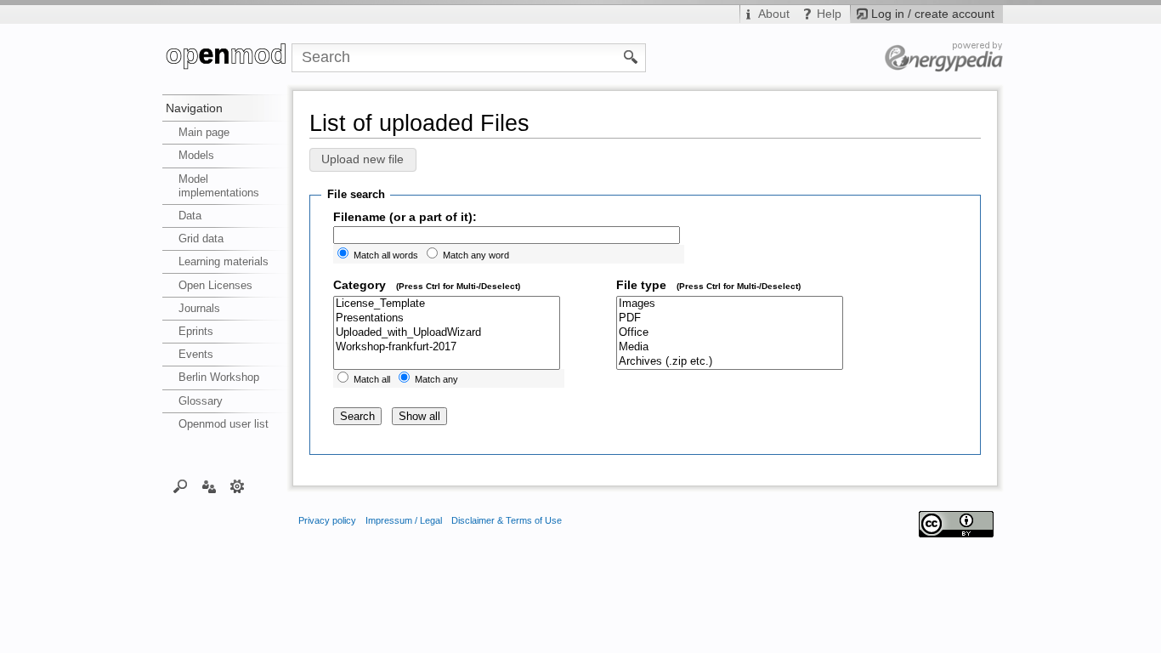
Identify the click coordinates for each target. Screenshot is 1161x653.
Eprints (195, 331)
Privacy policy (327, 520)
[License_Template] (446, 304)
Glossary (200, 401)
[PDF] (729, 318)
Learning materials (223, 261)
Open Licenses (215, 285)
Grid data (201, 238)
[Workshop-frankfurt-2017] (446, 347)
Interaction (208, 485)
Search (180, 485)
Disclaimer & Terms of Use (506, 520)
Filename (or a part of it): (405, 217)
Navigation (194, 108)
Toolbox (237, 485)
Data (189, 215)
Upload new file (362, 160)
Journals (199, 308)
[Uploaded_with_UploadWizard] (446, 333)
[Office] (729, 333)
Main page (203, 132)
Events (195, 354)
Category (426, 285)
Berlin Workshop (218, 377)
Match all (372, 379)
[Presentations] (446, 318)
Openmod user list (223, 423)
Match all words (386, 255)
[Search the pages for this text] (631, 56)
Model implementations (218, 186)
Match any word (476, 255)
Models (196, 155)
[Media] (729, 347)
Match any (436, 379)
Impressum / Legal (403, 520)
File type (708, 285)
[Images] (729, 304)
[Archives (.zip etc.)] (729, 362)
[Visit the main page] (227, 57)
